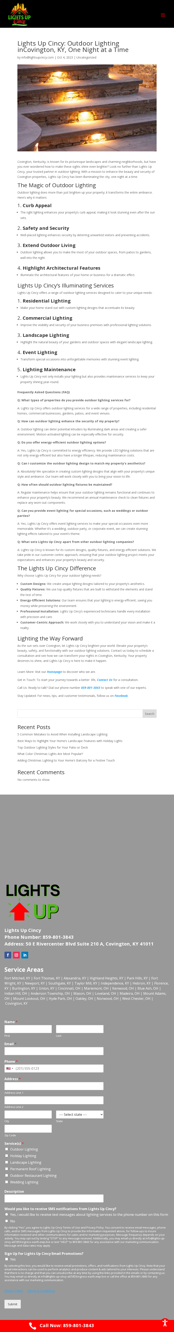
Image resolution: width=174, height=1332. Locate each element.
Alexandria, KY (75, 978)
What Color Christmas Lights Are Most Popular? (50, 754)
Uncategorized (86, 57)
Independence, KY (115, 983)
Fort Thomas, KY (47, 978)
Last (58, 1036)
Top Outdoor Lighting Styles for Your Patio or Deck (52, 747)
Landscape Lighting (25, 1162)
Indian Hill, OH (15, 993)
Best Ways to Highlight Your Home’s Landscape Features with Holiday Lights (69, 741)
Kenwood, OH (123, 988)
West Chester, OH (136, 998)
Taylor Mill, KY (85, 983)
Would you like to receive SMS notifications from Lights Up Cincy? (60, 1209)
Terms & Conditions (41, 1291)
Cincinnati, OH (69, 988)
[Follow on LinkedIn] (24, 955)
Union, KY (46, 988)
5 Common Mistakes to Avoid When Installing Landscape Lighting (62, 734)
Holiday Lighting (23, 1155)
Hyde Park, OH (60, 998)
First (7, 1036)
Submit (12, 1304)
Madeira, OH (130, 993)
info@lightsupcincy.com (37, 57)
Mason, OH (82, 993)
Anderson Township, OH (50, 993)
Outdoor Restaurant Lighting (33, 1175)
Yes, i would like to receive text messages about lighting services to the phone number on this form (89, 1214)
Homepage (55, 672)
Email (10, 1044)
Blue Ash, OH (148, 988)
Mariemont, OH (96, 988)
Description (14, 1191)
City (6, 1121)
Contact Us (104, 680)
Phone (11, 1061)
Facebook (121, 696)
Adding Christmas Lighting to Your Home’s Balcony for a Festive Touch (66, 760)
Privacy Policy (13, 1291)
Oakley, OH (84, 998)
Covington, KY (16, 1003)
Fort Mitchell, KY (17, 978)
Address (12, 1079)
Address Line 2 (13, 1107)
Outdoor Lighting (24, 1149)
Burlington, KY (23, 988)
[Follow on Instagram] (16, 955)
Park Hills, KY (137, 978)
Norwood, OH (108, 998)
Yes (13, 1259)
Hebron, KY (142, 983)
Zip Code (10, 1135)
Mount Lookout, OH (29, 998)
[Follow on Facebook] (7, 955)
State (59, 1121)
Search (149, 714)
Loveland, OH (105, 993)
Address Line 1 (13, 1093)
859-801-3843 (90, 688)
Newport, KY (35, 983)
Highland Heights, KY (106, 978)
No (12, 1221)
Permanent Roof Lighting (30, 1169)
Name (11, 1022)
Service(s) (14, 1143)
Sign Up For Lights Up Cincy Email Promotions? (43, 1253)
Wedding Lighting (24, 1182)
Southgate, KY (59, 983)
